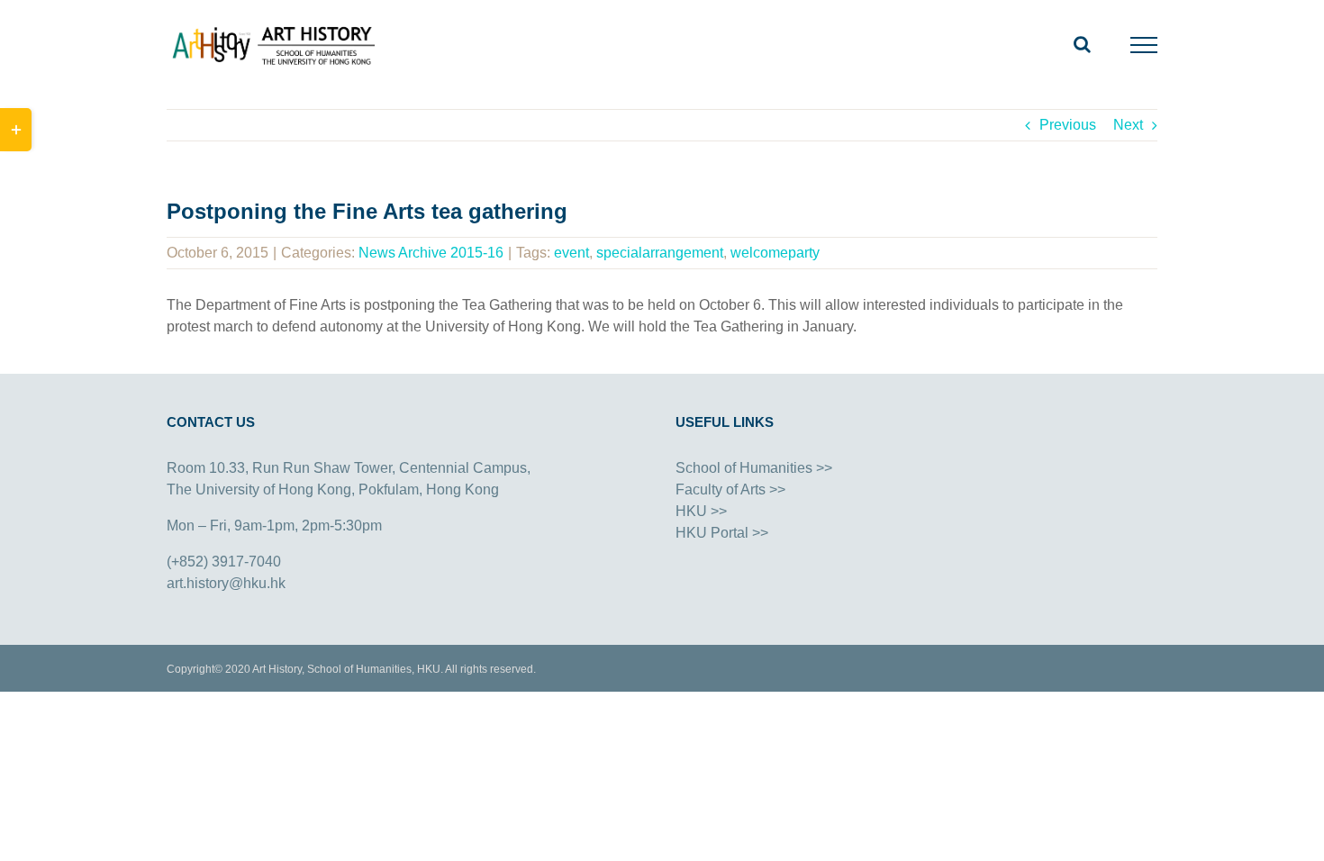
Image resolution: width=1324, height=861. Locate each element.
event (571, 252)
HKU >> (701, 511)
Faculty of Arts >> (730, 489)
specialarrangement (659, 252)
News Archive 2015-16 (430, 252)
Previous (1067, 124)
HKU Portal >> (722, 532)
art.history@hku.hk (226, 583)
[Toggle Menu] (1144, 45)
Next (1128, 124)
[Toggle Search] (1082, 44)
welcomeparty (775, 252)
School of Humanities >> (754, 468)
